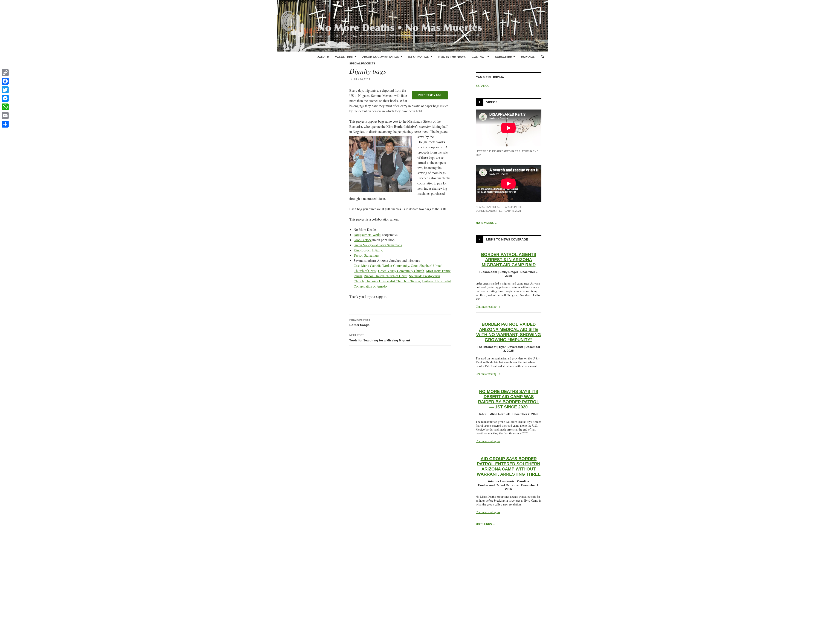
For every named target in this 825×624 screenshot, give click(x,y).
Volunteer (344, 56)
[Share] (5, 124)
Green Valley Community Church (401, 270)
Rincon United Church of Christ (385, 276)
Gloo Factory (362, 239)
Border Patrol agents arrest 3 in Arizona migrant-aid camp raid (508, 259)
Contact (479, 56)
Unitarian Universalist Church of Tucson (392, 281)
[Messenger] (5, 98)
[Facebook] (5, 81)
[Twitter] (5, 89)
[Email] (5, 115)
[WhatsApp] (5, 107)
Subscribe (503, 56)
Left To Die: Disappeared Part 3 (498, 151)
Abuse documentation (380, 56)
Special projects (362, 63)
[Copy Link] (5, 72)
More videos (486, 222)
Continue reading (488, 306)
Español (528, 56)
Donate (323, 56)
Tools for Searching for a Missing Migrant (379, 338)
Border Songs (359, 322)
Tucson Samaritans (366, 255)
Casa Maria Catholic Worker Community (381, 265)
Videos (491, 102)
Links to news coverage (507, 239)
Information (418, 56)
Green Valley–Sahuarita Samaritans (378, 245)
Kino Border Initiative (368, 250)
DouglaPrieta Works (367, 234)
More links (485, 524)
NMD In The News (452, 56)
